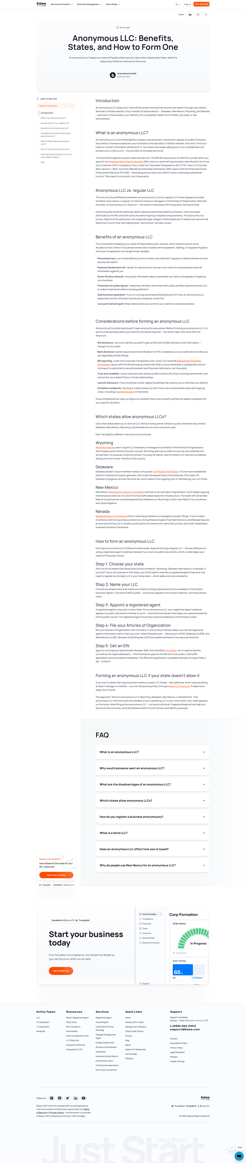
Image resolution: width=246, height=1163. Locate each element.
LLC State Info (72, 1040)
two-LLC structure (180, 686)
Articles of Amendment (106, 1047)
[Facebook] (59, 1098)
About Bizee (111, 4)
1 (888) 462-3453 (183, 1026)
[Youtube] (83, 1098)
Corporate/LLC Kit (74, 1049)
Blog (127, 1040)
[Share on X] (198, 14)
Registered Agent (104, 1017)
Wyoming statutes (106, 447)
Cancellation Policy (178, 1043)
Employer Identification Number (126, 161)
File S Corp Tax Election (106, 1069)
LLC (38, 1017)
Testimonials (71, 1031)
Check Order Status (134, 1031)
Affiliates (129, 1058)
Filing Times (71, 1022)
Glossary (174, 1056)
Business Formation (60, 4)
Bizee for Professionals (135, 1049)
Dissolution (101, 1051)
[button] (56, 106)
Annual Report (102, 1022)
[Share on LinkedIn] (190, 14)
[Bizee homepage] (41, 4)
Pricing (128, 1035)
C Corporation (42, 1026)
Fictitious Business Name (107, 1065)
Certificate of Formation (166, 471)
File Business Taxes (104, 1060)
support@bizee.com (185, 1029)
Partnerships (131, 1054)
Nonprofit (40, 1031)
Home (128, 1017)
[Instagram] (51, 1098)
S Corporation (42, 1022)
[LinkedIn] (75, 1098)
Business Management (88, 4)
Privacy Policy (176, 1047)
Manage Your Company (135, 1026)
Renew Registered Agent (77, 1017)
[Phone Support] (178, 4)
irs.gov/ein (171, 650)
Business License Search (107, 1056)
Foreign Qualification (105, 1042)
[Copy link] (206, 14)
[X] (67, 1098)
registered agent (126, 391)
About (128, 1044)
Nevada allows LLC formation (111, 516)
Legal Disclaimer (177, 1052)
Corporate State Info (75, 1044)
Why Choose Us (73, 1026)
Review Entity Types (134, 1022)
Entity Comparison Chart (77, 1035)
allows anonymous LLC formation (126, 492)
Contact (174, 1038)
